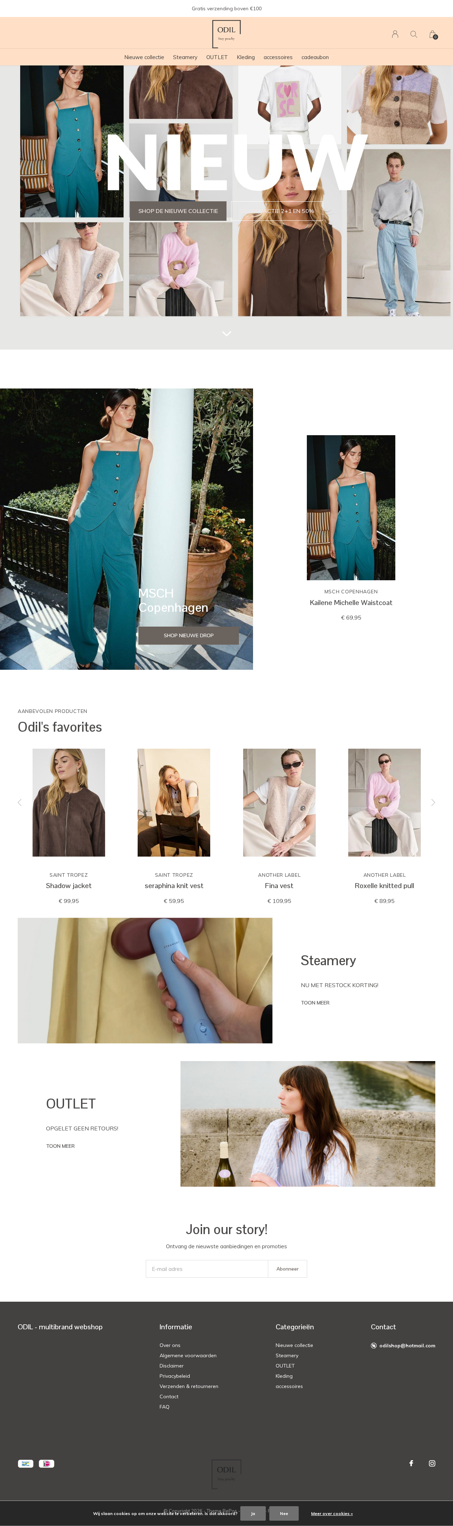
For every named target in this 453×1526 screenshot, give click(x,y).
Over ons (170, 1345)
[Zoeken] (414, 34)
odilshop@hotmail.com (407, 1345)
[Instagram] (432, 1463)
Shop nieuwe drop (189, 635)
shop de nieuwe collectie (178, 210)
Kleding (246, 57)
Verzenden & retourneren (189, 1386)
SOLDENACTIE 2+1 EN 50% (277, 210)
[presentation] (20, 803)
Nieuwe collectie (144, 57)
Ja (253, 1513)
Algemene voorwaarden (188, 1355)
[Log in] (395, 34)
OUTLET (217, 57)
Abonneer (287, 1269)
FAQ (165, 1407)
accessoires (278, 57)
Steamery (185, 57)
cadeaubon (315, 57)
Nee (284, 1513)
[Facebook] (411, 1463)
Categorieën (295, 1326)
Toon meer (315, 1003)
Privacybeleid (175, 1376)
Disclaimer (172, 1366)
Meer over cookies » (332, 1513)
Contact (169, 1396)
